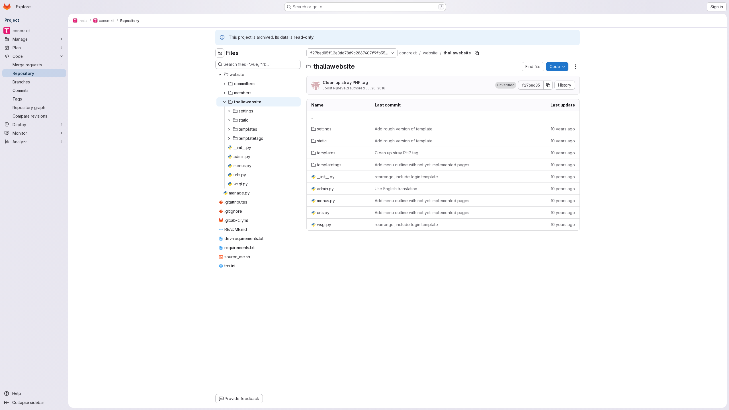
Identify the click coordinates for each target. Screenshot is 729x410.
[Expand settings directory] (229, 111)
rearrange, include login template (406, 176)
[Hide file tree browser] (219, 53)
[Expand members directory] (224, 92)
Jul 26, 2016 (375, 88)
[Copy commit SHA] (548, 85)
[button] (505, 85)
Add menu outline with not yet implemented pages (422, 164)
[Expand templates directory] (229, 129)
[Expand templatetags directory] (229, 138)
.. (312, 116)
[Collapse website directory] (219, 74)
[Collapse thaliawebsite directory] (224, 102)
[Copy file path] (476, 53)
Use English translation (396, 188)
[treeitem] (258, 74)
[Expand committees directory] (224, 83)
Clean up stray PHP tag (345, 82)
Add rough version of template (404, 128)
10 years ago (563, 128)
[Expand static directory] (229, 120)
